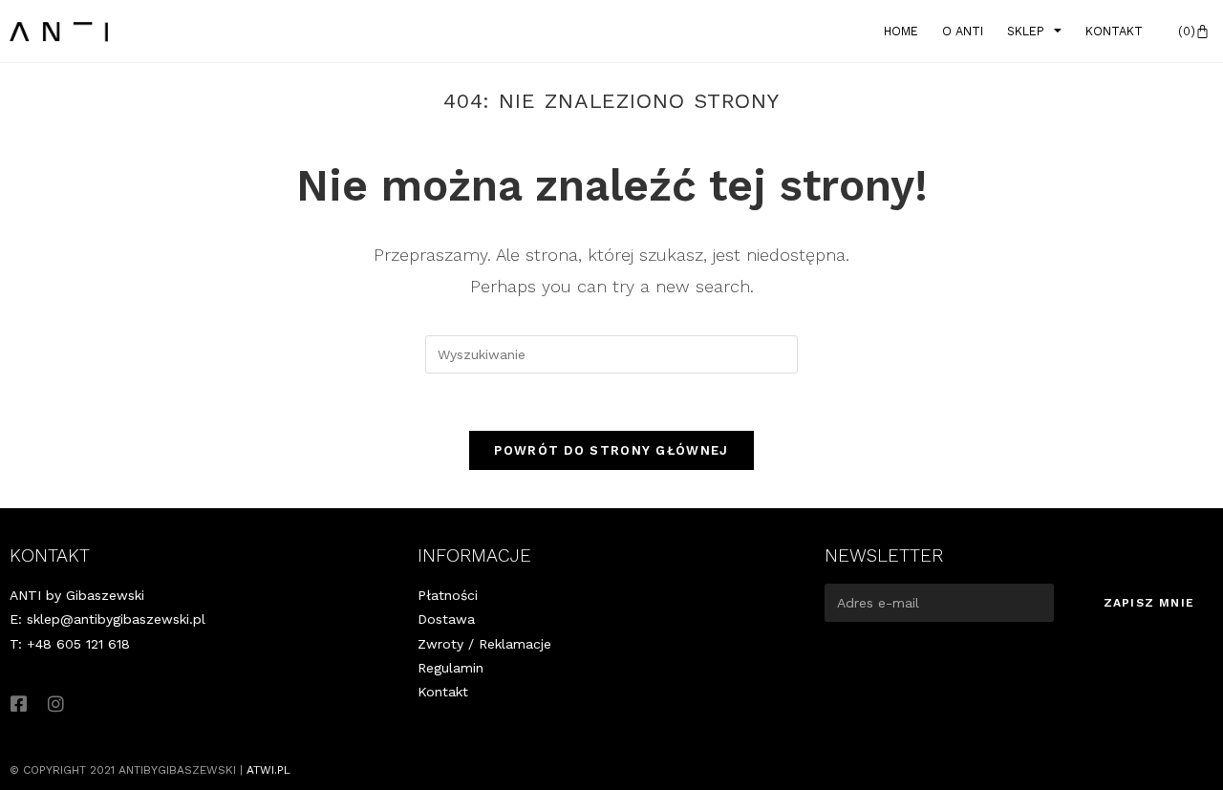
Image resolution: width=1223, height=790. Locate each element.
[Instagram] (56, 703)
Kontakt (1114, 31)
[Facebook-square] (19, 703)
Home (901, 31)
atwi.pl (268, 770)
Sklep (1025, 31)
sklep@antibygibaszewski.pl (116, 619)
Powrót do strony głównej (611, 450)
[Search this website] (611, 353)
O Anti (962, 31)
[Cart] (1194, 31)
